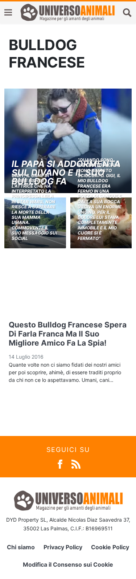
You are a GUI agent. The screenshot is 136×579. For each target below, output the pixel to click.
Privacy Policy (63, 547)
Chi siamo (21, 547)
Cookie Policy (110, 547)
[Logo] (67, 12)
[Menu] (8, 12)
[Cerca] (127, 12)
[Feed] (76, 464)
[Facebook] (60, 464)
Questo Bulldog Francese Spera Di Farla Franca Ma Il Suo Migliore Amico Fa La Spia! (68, 333)
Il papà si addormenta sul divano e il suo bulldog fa (66, 173)
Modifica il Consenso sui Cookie (68, 564)
